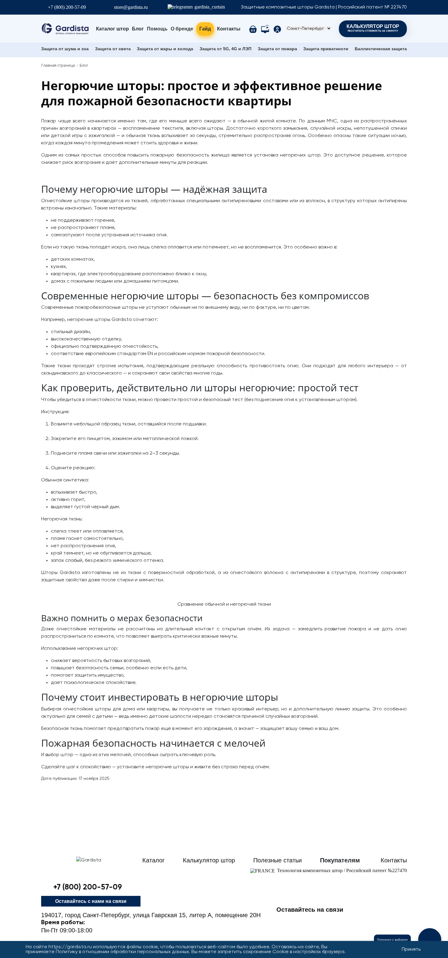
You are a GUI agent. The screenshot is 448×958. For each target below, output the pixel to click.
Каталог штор (112, 28)
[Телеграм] (283, 921)
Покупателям (340, 860)
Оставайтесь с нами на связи (90, 901)
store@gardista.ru (131, 7)
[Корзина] (253, 28)
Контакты (228, 28)
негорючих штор (300, 155)
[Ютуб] (341, 921)
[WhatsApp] (361, 921)
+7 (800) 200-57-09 (67, 7)
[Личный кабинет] (277, 28)
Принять (411, 949)
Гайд (205, 28)
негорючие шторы (167, 767)
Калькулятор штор (373, 28)
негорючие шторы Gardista (99, 319)
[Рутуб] (400, 921)
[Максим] (302, 921)
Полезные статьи (277, 860)
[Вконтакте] (322, 921)
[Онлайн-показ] (265, 28)
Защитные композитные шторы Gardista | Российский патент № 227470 (324, 7)
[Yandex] (380, 921)
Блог (138, 28)
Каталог (153, 860)
